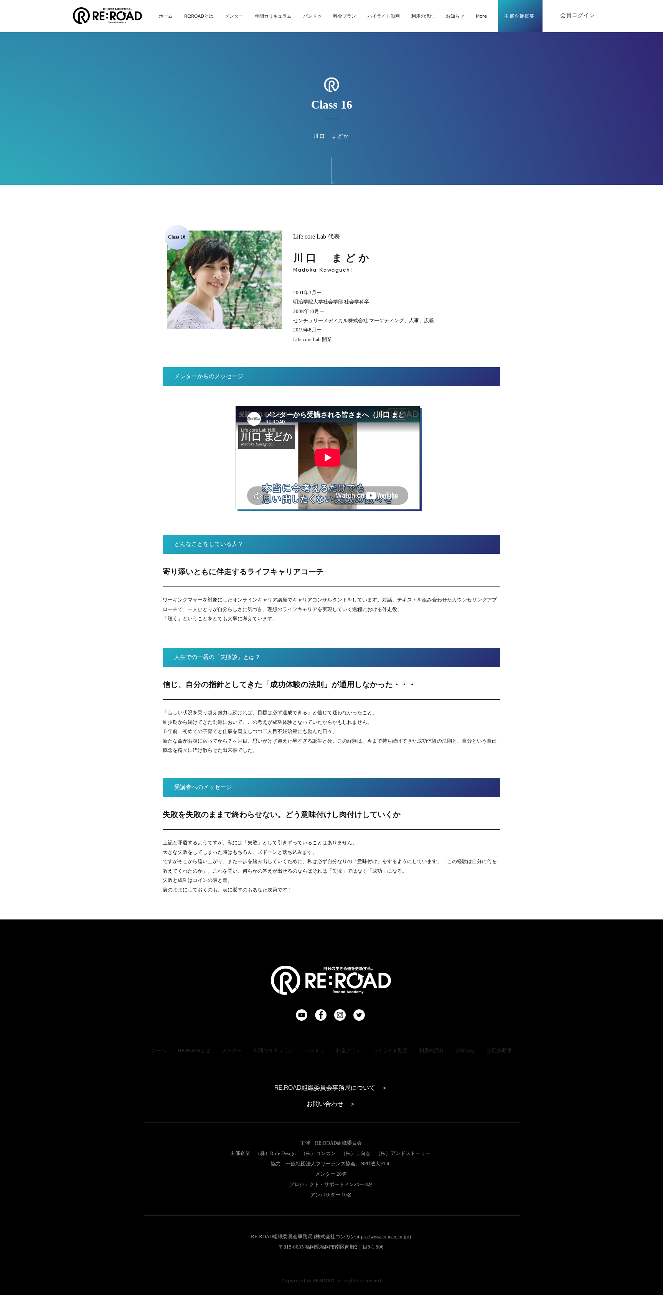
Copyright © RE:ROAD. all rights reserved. (331, 1280)
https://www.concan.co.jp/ (382, 1236)
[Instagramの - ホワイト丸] (340, 1015)
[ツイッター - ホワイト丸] (359, 1015)
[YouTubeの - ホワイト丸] (301, 1015)
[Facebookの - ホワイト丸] (321, 1015)
